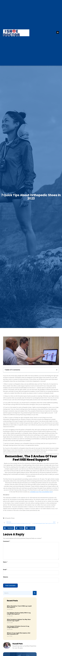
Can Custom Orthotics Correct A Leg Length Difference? (18, 626)
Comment (6, 541)
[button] (57, 32)
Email (5, 569)
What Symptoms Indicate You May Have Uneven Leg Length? (19, 620)
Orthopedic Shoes (10, 518)
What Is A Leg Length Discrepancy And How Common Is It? (18, 633)
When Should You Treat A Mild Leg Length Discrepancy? (19, 606)
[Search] (35, 593)
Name (5, 562)
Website (5, 577)
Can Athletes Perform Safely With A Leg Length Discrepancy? (19, 613)
